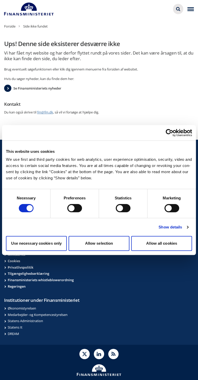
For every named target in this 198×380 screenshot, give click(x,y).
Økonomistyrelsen (22, 308)
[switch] (74, 208)
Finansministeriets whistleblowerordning (41, 280)
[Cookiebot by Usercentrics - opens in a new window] (169, 133)
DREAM (13, 333)
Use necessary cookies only (36, 243)
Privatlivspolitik (20, 267)
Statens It (15, 327)
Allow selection (99, 243)
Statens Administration (25, 321)
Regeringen (17, 286)
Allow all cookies (161, 243)
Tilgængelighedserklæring (28, 273)
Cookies (14, 261)
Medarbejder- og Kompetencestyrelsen (38, 314)
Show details (170, 227)
